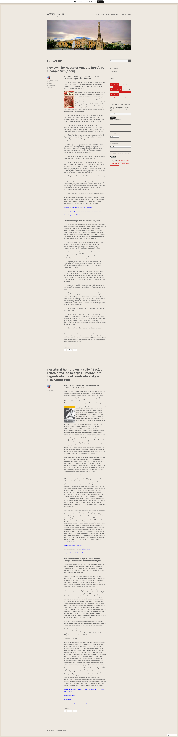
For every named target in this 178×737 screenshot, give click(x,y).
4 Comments (50, 87)
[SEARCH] (129, 61)
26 (123, 92)
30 (114, 94)
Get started (100, 1)
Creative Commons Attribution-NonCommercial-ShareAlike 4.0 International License (119, 163)
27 (126, 92)
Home (97, 14)
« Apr (114, 97)
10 (117, 87)
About (102, 14)
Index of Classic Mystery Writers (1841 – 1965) (118, 14)
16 (114, 89)
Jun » (126, 97)
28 (129, 92)
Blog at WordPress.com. (61, 730)
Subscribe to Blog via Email (120, 104)
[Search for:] (119, 60)
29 (111, 94)
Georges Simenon (51, 85)
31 (117, 94)
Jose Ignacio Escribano (123, 160)
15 (111, 89)
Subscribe (113, 117)
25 (120, 92)
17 (117, 89)
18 (120, 89)
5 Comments (50, 395)
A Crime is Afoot (55, 14)
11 (120, 87)
